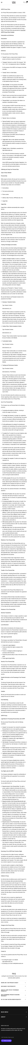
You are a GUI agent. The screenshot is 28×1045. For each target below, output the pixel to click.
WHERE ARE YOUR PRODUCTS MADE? (9, 982)
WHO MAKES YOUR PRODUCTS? (8, 986)
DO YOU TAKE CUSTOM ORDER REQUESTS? (11, 999)
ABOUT (3, 1017)
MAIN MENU (4, 1012)
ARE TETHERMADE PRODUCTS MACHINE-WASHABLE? (10, 995)
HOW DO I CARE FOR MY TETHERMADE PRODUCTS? (10, 990)
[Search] (24, 2)
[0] (26, 2)
